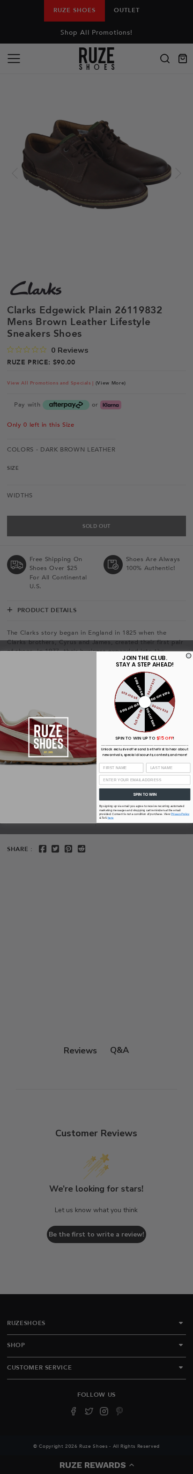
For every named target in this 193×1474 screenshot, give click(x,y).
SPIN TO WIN (144, 794)
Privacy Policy (180, 813)
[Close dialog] (188, 655)
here (111, 817)
